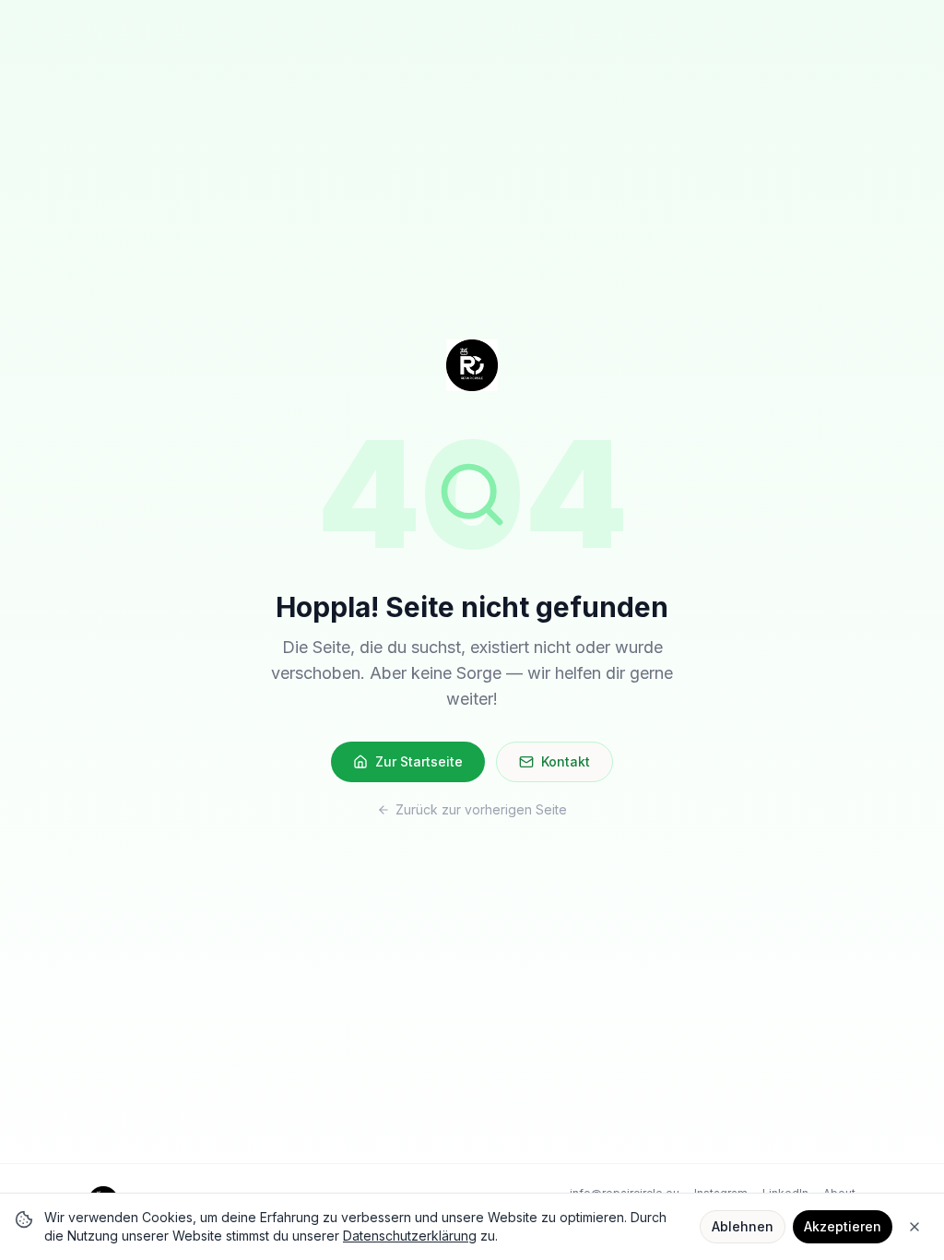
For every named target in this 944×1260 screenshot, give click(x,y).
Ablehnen (742, 1226)
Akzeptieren (842, 1226)
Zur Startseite (419, 761)
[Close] (914, 1227)
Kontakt (565, 761)
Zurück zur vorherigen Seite (481, 809)
